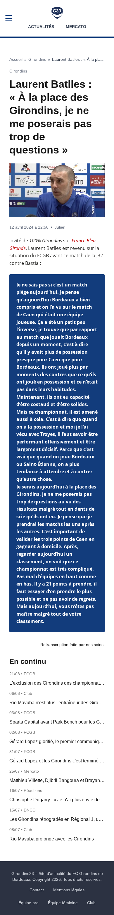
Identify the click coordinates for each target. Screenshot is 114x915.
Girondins (37, 59)
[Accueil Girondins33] (57, 13)
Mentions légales (68, 890)
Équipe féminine (63, 902)
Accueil (16, 59)
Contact (37, 890)
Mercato (76, 26)
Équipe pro (28, 902)
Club (91, 902)
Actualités (41, 26)
